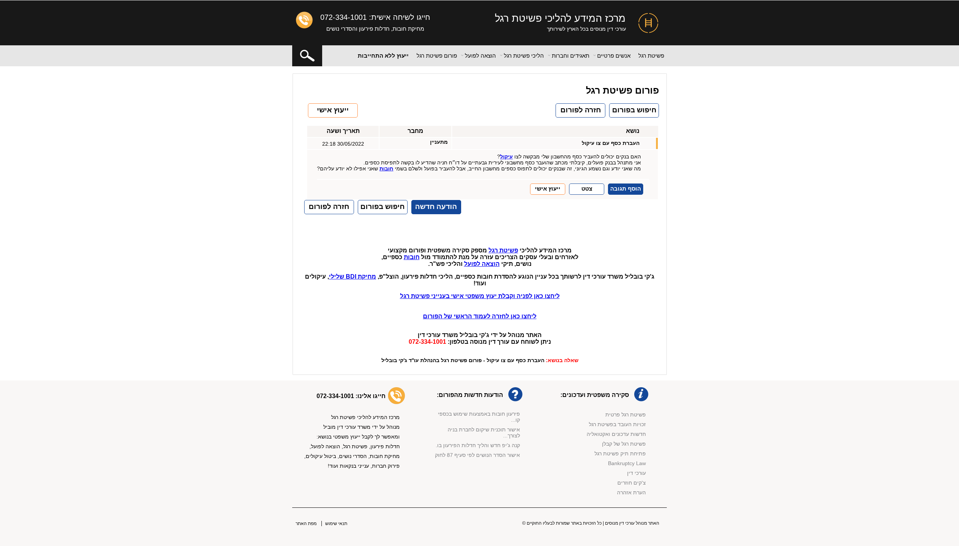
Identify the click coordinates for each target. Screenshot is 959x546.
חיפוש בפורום (634, 110)
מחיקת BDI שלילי (352, 276)
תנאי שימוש (336, 523)
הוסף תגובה (625, 188)
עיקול (506, 157)
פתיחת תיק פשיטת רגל (620, 453)
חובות (386, 169)
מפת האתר (306, 523)
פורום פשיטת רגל (437, 55)
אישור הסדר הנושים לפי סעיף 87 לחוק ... (477, 455)
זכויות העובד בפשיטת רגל (617, 424)
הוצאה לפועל (482, 264)
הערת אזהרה (631, 492)
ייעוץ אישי (333, 110)
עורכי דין (636, 473)
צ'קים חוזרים (631, 483)
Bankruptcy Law (627, 463)
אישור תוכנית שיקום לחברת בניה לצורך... (484, 430)
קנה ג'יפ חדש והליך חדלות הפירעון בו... (476, 442)
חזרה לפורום (580, 110)
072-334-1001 (343, 17)
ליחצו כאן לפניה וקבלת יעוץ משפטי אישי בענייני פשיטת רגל (480, 296)
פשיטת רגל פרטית (625, 415)
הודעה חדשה (436, 206)
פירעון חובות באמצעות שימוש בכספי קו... (479, 414)
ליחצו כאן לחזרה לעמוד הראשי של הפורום (479, 316)
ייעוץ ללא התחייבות (383, 55)
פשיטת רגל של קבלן (624, 444)
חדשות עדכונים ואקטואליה (616, 434)
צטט (586, 188)
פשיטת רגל (651, 55)
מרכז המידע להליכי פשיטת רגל (560, 18)
